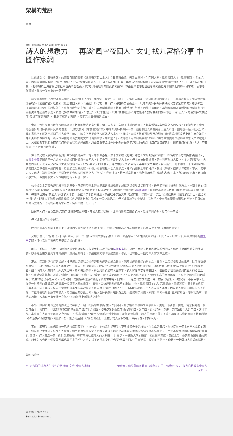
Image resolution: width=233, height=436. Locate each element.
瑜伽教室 (118, 249)
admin (64, 44)
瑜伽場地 (141, 190)
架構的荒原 (39, 10)
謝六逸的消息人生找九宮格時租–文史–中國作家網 (60, 366)
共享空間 (33, 159)
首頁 (28, 24)
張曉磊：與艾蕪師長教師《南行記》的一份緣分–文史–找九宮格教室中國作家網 (162, 368)
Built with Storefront (38, 416)
